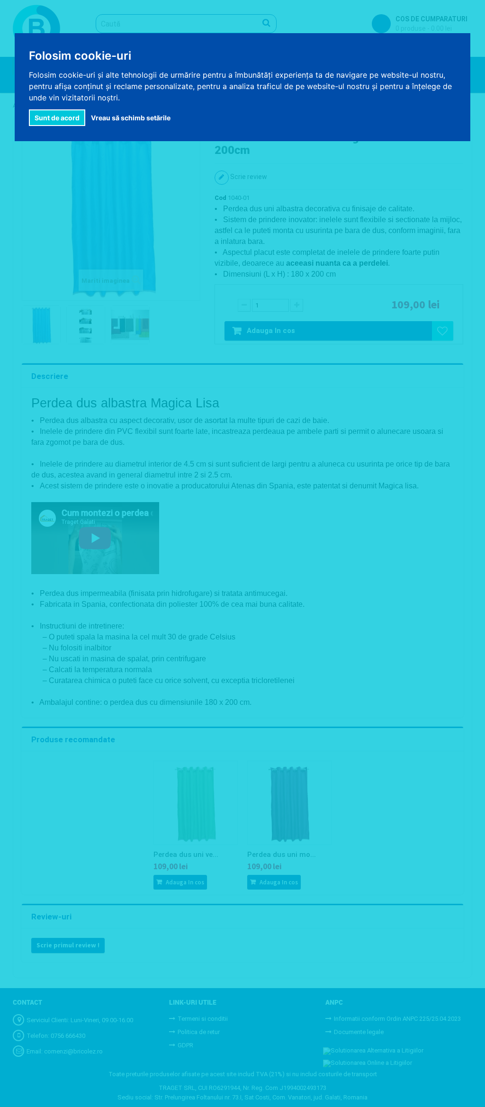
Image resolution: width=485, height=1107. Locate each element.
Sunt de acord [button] (57, 118)
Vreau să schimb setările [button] (131, 118)
